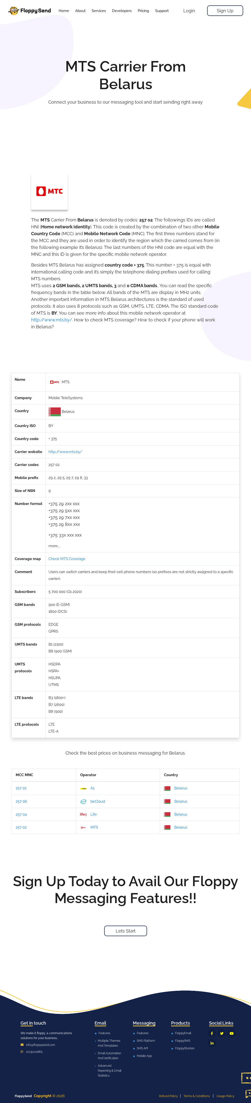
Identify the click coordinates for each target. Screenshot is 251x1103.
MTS (94, 827)
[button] (99, 11)
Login (189, 10)
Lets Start (126, 930)
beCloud (97, 801)
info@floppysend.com (40, 1045)
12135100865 (34, 1052)
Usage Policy (225, 1096)
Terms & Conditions (197, 1096)
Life (93, 814)
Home (64, 11)
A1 (92, 788)
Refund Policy (168, 1096)
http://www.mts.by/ (51, 319)
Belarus (180, 788)
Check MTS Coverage (67, 559)
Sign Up (225, 10)
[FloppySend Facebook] (212, 1033)
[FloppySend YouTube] (231, 1033)
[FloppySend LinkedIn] (212, 1043)
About (80, 11)
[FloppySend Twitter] (221, 1033)
